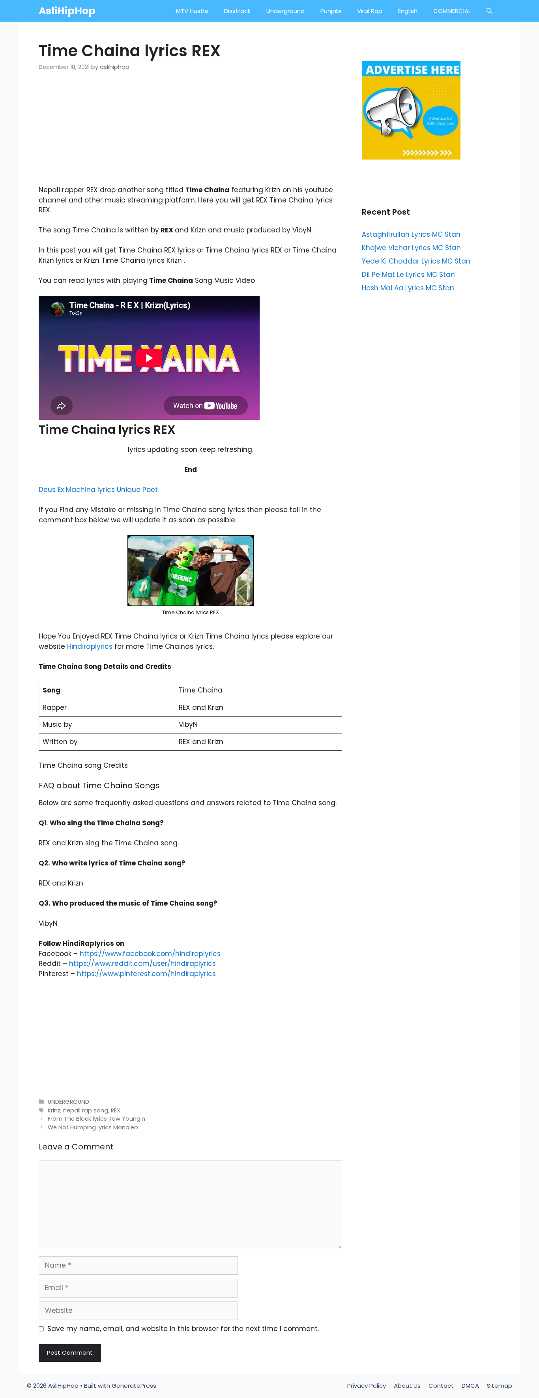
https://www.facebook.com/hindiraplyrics (150, 953)
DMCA (470, 1385)
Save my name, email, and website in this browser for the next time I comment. (183, 1328)
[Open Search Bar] (489, 11)
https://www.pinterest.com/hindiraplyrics (146, 973)
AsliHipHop (67, 11)
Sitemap (499, 1385)
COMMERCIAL (452, 11)
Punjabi (330, 11)
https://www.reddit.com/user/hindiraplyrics (142, 963)
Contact (441, 1385)
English (407, 11)
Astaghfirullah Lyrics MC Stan (411, 234)
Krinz (54, 1110)
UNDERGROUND (68, 1102)
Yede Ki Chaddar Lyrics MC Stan (416, 261)
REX (115, 1110)
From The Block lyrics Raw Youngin (96, 1119)
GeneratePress (134, 1385)
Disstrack (237, 11)
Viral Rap (369, 11)
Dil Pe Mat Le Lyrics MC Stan (408, 274)
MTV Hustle (192, 11)
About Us (407, 1385)
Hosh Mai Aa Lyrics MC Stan (408, 288)
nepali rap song (85, 1110)
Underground (285, 11)
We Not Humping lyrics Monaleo (93, 1127)
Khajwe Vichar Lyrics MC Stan (411, 247)
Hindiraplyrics (89, 646)
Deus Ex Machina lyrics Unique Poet (98, 489)
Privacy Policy (366, 1385)
